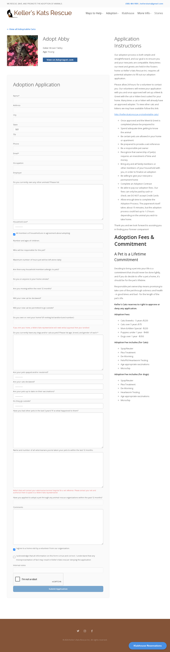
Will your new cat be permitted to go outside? (33, 308)
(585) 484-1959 (131, 3)
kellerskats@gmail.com (151, 3)
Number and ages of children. (26, 240)
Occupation (18, 163)
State (15, 124)
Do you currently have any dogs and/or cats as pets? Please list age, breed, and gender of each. (55, 332)
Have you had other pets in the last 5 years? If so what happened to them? (45, 410)
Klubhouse (128, 13)
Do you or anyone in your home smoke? (31, 279)
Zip (14, 134)
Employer (17, 172)
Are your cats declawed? (24, 381)
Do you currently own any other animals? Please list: (36, 182)
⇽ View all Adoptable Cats (21, 29)
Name (16, 96)
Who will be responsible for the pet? (29, 250)
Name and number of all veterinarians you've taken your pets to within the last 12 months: (53, 450)
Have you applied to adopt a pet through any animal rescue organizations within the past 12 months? (57, 497)
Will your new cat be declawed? (27, 298)
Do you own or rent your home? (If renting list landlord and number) (43, 317)
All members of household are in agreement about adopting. (43, 233)
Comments (18, 507)
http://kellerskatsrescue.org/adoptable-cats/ (136, 114)
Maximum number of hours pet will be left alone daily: (37, 259)
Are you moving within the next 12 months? (32, 288)
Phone (16, 143)
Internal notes (19, 565)
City (14, 115)
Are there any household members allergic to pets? (36, 269)
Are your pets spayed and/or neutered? (30, 372)
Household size (20, 221)
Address (16, 105)
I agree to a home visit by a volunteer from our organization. (43, 548)
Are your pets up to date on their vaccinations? (33, 391)
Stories (158, 13)
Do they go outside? (22, 401)
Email (16, 153)
